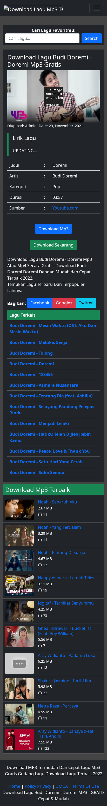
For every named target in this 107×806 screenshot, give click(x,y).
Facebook (39, 303)
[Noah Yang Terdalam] (19, 535)
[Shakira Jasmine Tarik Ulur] (19, 688)
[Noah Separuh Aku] (19, 510)
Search (91, 38)
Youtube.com (65, 208)
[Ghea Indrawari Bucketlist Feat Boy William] (19, 636)
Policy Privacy (38, 786)
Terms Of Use (85, 786)
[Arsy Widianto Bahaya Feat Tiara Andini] (19, 739)
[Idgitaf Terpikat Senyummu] (19, 611)
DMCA (62, 786)
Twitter (86, 303)
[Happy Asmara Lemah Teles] (19, 585)
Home (14, 786)
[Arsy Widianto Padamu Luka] (19, 663)
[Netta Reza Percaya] (19, 713)
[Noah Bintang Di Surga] (19, 560)
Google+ (64, 303)
